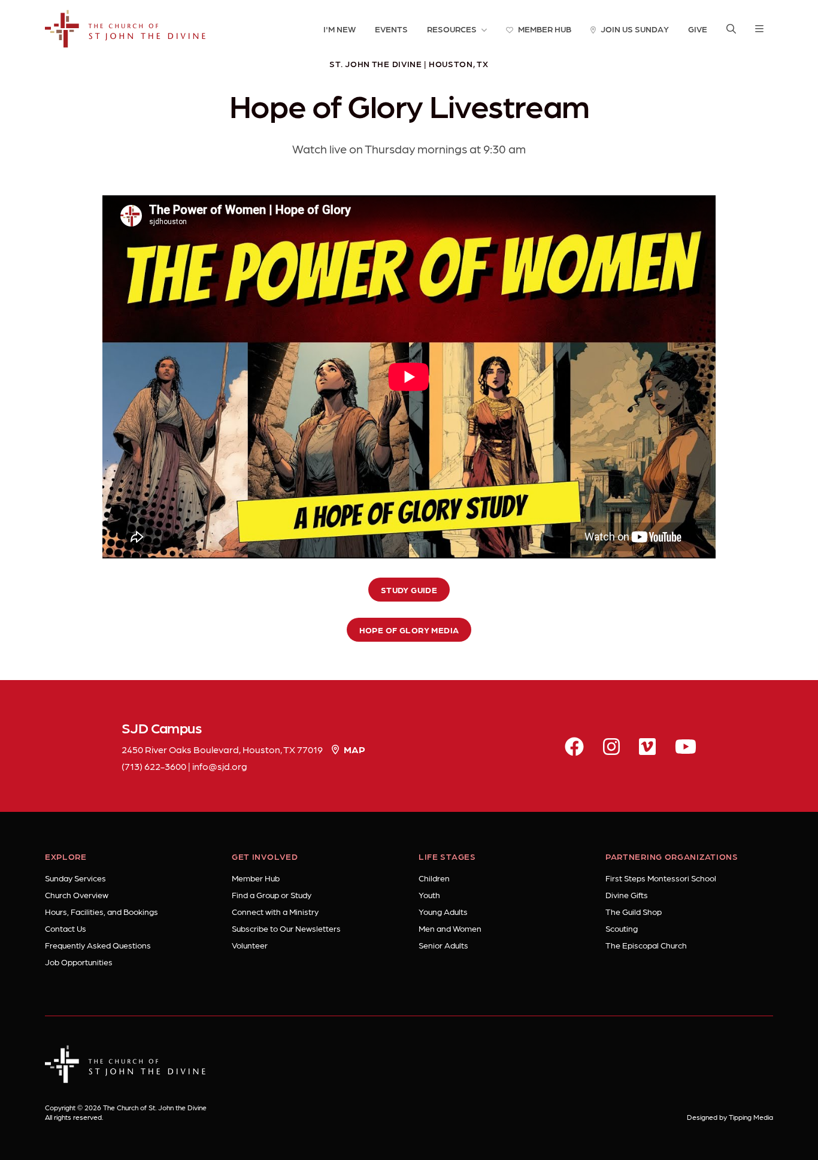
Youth (429, 894)
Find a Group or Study (271, 894)
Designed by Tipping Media (730, 1117)
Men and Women (450, 928)
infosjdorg (219, 766)
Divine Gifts (626, 894)
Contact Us (65, 928)
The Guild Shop (633, 911)
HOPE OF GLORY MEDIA (409, 629)
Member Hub (256, 877)
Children (434, 877)
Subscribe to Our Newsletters (286, 928)
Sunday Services (75, 877)
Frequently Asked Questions (98, 945)
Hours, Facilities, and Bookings (101, 911)
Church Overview (76, 894)
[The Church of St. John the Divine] (125, 29)
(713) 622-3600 (154, 766)
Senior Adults (443, 945)
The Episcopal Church (646, 945)
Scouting (621, 928)
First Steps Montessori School (660, 877)
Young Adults (443, 911)
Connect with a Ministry (275, 911)
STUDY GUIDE (409, 589)
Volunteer (250, 945)
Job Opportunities (79, 961)
